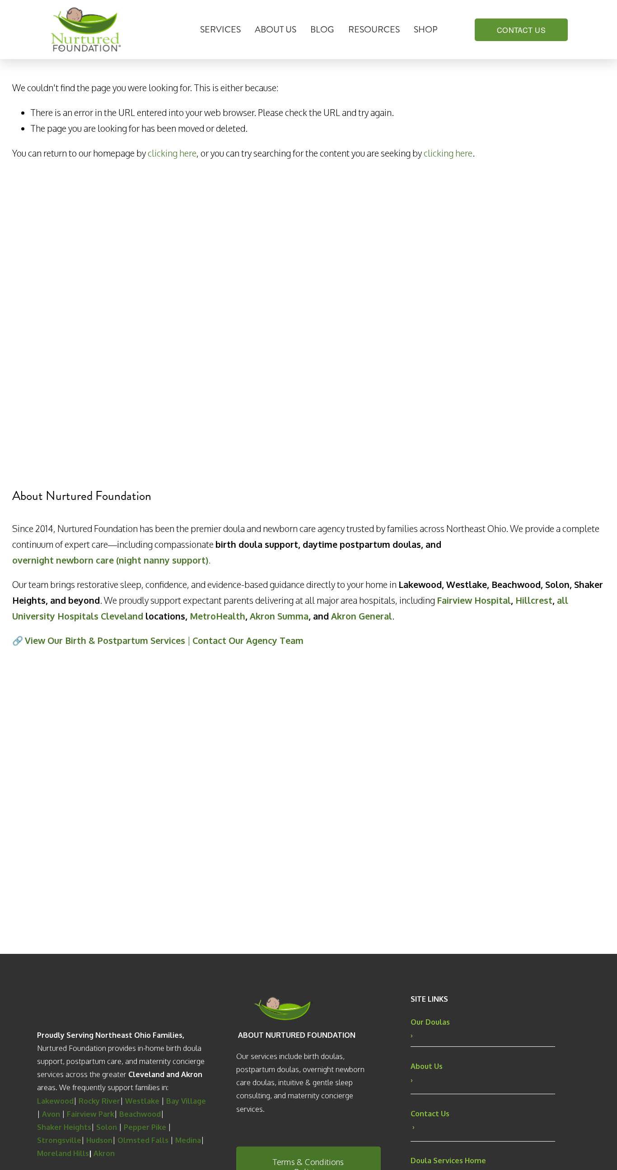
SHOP (426, 29)
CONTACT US (521, 29)
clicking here (172, 153)
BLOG (322, 29)
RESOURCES (374, 29)
